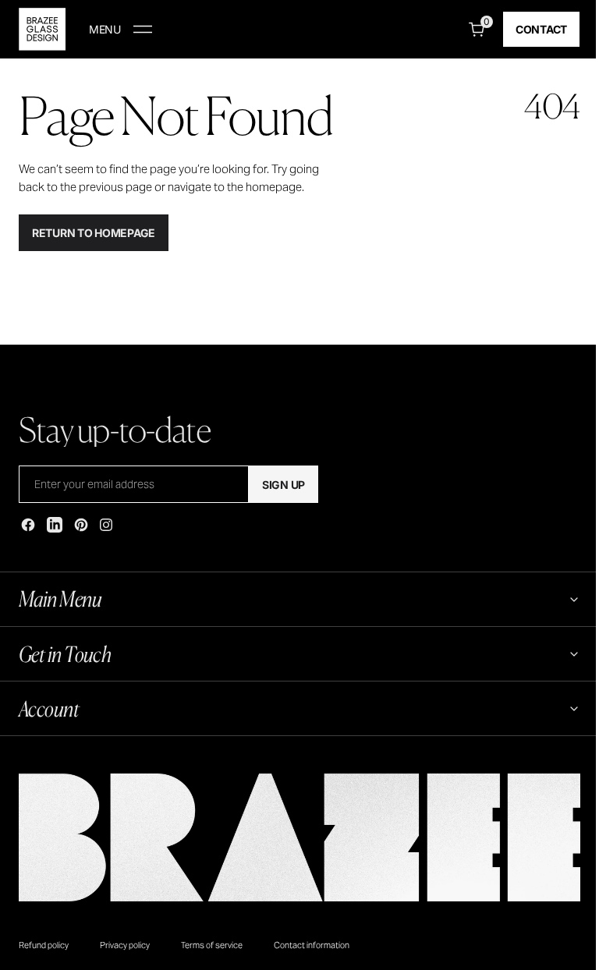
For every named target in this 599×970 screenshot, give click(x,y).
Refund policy (44, 945)
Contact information (311, 945)
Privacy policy (125, 945)
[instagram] (106, 524)
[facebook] (28, 524)
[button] (120, 29)
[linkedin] (54, 524)
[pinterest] (81, 524)
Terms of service (212, 945)
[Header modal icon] (142, 29)
